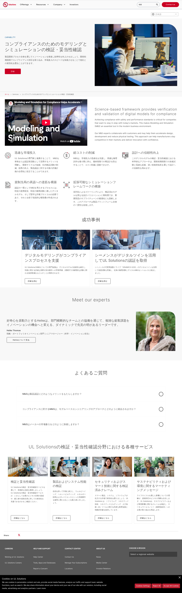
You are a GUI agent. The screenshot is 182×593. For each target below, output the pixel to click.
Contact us (170, 4)
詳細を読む (32, 281)
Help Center (38, 557)
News (98, 557)
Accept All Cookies (171, 586)
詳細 (13, 71)
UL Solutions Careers (13, 563)
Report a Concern (40, 568)
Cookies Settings (143, 586)
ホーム (7, 94)
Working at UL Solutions (14, 557)
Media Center (101, 563)
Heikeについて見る (21, 340)
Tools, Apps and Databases (44, 563)
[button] (26, 4)
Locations (69, 568)
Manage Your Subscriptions (76, 563)
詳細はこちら (19, 518)
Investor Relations (103, 568)
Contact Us (69, 557)
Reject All (156, 586)
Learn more (41, 588)
